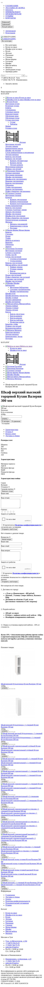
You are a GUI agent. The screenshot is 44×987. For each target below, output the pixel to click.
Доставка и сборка (12, 436)
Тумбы (8, 238)
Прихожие (19, 171)
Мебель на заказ (26, 346)
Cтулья (12, 122)
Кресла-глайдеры (16, 320)
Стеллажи (9, 234)
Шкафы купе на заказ (32, 100)
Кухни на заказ (25, 98)
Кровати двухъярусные (19, 161)
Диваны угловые (11, 308)
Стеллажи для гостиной (14, 279)
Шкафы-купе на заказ (18, 350)
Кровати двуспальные (18, 199)
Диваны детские (11, 310)
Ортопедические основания (16, 220)
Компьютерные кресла (14, 148)
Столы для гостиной (13, 257)
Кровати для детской (13, 159)
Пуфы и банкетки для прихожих (17, 191)
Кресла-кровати (16, 316)
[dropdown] (2, 2)
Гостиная (18, 366)
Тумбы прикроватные (13, 206)
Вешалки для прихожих (14, 181)
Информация (6, 891)
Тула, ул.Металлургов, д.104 (16, 941)
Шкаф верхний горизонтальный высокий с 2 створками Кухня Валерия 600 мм (18, 839)
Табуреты (13, 124)
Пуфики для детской (13, 169)
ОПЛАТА (9, 10)
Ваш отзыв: (5, 498)
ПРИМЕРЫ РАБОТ (13, 12)
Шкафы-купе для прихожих (16, 179)
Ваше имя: (5, 493)
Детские (22, 142)
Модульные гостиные (13, 251)
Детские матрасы (12, 155)
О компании (10, 895)
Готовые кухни (11, 128)
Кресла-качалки (16, 318)
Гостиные (19, 249)
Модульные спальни (13, 195)
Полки (7, 236)
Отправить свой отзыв (9, 529)
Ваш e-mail (5, 546)
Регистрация (10, 33)
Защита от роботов (8, 514)
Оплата (8, 899)
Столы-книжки (16, 261)
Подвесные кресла (17, 322)
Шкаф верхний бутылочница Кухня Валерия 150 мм (21, 684)
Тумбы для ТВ (10, 255)
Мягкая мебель (24, 304)
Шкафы (16, 283)
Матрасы (8, 222)
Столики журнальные (18, 259)
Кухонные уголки (12, 106)
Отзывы (9, 432)
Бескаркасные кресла (18, 273)
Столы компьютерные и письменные (19, 152)
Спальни (17, 193)
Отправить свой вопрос (10, 582)
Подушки (13, 228)
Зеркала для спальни (13, 212)
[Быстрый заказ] (10, 419)
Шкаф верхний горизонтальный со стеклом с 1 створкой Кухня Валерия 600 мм (19, 827)
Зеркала (8, 246)
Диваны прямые (11, 306)
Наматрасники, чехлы (13, 336)
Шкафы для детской (13, 150)
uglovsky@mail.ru (12, 947)
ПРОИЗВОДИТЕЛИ (13, 14)
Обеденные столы (12, 118)
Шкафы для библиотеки (19, 291)
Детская (22, 364)
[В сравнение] (14, 688)
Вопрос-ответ (10, 434)
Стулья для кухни (12, 120)
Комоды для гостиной (13, 263)
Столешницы (10, 110)
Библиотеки (10, 285)
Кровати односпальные (19, 202)
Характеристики (11, 430)
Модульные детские (13, 144)
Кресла (12, 271)
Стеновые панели (12, 112)
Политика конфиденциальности (17, 901)
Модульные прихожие (13, 175)
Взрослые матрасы (12, 332)
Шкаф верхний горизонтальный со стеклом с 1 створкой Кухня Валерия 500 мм (19, 814)
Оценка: (4, 510)
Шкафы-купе (10, 293)
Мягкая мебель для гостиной (16, 265)
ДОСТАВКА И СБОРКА (15, 8)
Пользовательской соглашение (17, 903)
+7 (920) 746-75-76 (12, 945)
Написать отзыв (7, 491)
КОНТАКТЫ (10, 18)
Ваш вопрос (5, 550)
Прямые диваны (16, 267)
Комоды (8, 232)
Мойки (8, 126)
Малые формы (24, 230)
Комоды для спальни (13, 208)
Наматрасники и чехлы (19, 226)
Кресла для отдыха (17, 314)
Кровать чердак (16, 163)
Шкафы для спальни (13, 214)
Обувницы (9, 185)
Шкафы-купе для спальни (15, 216)
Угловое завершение (13, 300)
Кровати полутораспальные (20, 204)
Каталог (4, 909)
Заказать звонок (11, 84)
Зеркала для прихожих (14, 189)
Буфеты (8, 108)
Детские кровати (16, 165)
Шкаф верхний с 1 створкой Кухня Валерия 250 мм (21, 885)
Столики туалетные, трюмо (16, 210)
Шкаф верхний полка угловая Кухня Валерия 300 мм (21, 864)
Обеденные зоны (12, 116)
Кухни (15, 102)
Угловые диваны (16, 269)
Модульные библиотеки (19, 287)
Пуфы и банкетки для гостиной (17, 277)
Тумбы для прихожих (13, 187)
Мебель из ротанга (12, 240)
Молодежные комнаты (14, 167)
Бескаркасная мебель (13, 328)
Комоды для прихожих (14, 183)
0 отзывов (5, 423)
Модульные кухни (12, 104)
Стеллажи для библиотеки (20, 289)
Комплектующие (11, 114)
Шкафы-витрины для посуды (16, 296)
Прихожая (19, 368)
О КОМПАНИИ (11, 6)
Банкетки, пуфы (11, 324)
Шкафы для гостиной (13, 281)
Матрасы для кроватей (18, 224)
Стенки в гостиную (13, 253)
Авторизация (10, 31)
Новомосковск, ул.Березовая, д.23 (18, 959)
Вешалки (8, 242)
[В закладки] (12, 688)
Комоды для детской (13, 157)
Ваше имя (4, 542)
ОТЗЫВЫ (9, 16)
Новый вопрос (6, 539)
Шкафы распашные (12, 302)
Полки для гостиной (13, 275)
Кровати (8, 197)
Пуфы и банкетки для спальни (17, 218)
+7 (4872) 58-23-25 (12, 943)
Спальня (17, 370)
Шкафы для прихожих (14, 177)
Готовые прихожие (12, 173)
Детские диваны (11, 146)
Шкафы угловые (11, 298)
